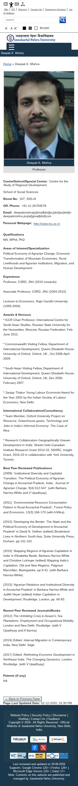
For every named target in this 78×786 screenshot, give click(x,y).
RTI (13, 9)
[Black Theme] (24, 28)
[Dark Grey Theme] (30, 28)
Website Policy (19, 715)
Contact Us (36, 9)
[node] (31, 38)
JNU (6, 9)
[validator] (18, 755)
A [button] (16, 28)
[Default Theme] (36, 28)
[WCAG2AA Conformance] (37, 755)
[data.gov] (58, 739)
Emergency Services (55, 9)
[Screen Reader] (17, 3)
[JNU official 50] (43, 748)
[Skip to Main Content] (5, 3)
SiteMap (23, 719)
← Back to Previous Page (22, 698)
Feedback (53, 719)
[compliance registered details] (57, 755)
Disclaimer (59, 715)
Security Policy (41, 715)
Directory (23, 9)
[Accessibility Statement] (11, 4)
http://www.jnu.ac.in (47, 223)
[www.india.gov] (19, 739)
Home (7, 64)
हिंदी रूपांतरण (44, 28)
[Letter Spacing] (23, 4)
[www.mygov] (38, 739)
